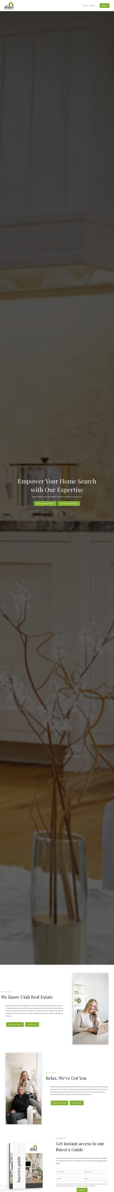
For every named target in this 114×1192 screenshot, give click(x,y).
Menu (104, 5)
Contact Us (32, 1024)
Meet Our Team (15, 1024)
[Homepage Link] (9, 5)
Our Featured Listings (68, 503)
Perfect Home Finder (45, 503)
